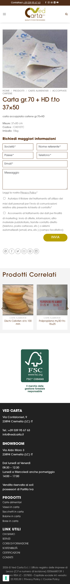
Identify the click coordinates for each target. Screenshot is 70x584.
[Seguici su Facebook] (46, 3)
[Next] (67, 308)
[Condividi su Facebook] (12, 251)
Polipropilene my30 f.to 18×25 (52, 323)
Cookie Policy (51, 579)
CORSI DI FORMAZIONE (16, 543)
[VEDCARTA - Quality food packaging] (35, 14)
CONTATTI (8, 557)
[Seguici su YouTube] (57, 3)
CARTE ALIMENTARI (38, 91)
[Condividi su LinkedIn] (36, 251)
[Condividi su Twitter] (18, 251)
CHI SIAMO (9, 534)
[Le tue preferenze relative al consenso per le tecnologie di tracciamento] (6, 578)
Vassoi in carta (11, 507)
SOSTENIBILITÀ (10, 548)
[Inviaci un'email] (52, 3)
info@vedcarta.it (13, 434)
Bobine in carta (12, 516)
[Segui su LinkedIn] (55, 3)
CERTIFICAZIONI (11, 553)
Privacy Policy (28, 193)
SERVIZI (6, 539)
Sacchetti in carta (13, 512)
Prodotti (18, 91)
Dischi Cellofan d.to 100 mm (18, 323)
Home (6, 91)
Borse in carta (10, 521)
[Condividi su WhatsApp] (5, 251)
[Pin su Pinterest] (30, 251)
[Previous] (2, 308)
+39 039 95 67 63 (31, 3)
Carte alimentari (12, 502)
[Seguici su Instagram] (49, 3)
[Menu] (4, 14)
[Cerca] (66, 14)
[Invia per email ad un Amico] (24, 251)
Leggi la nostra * (20, 193)
